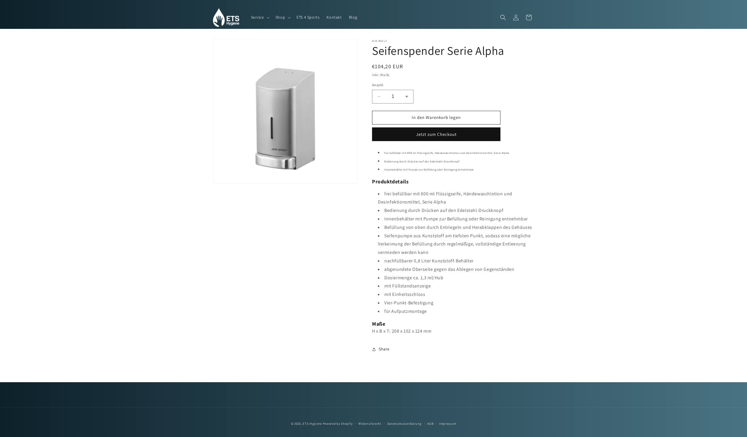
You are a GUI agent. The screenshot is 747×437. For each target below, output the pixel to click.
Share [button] (384, 349)
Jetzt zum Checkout (436, 134)
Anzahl (377, 85)
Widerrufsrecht (369, 424)
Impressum (447, 424)
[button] (259, 17)
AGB (430, 424)
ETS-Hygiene (312, 424)
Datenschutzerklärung (404, 424)
